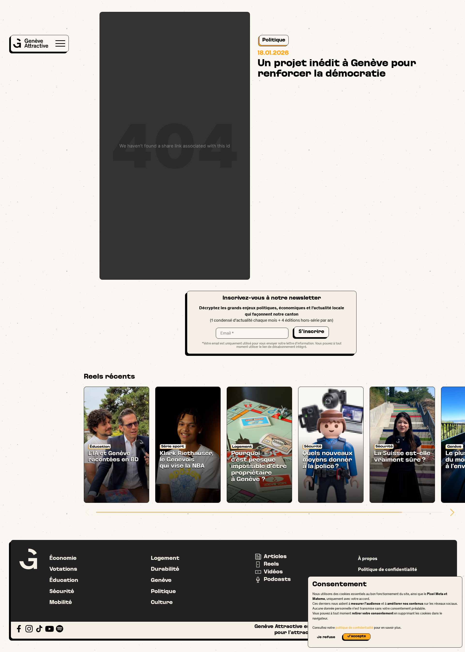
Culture (162, 602)
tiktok (39, 628)
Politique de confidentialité (387, 569)
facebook (19, 628)
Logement (165, 558)
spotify (59, 628)
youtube (49, 628)
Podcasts (277, 579)
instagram (29, 628)
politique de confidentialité (354, 627)
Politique (273, 40)
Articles (275, 556)
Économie (63, 558)
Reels (271, 564)
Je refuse (326, 637)
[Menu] (60, 43)
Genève (161, 580)
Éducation (63, 580)
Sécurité (61, 591)
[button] (452, 512)
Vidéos (273, 572)
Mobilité (60, 602)
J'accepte (357, 636)
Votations (63, 569)
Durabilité (165, 569)
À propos (367, 558)
